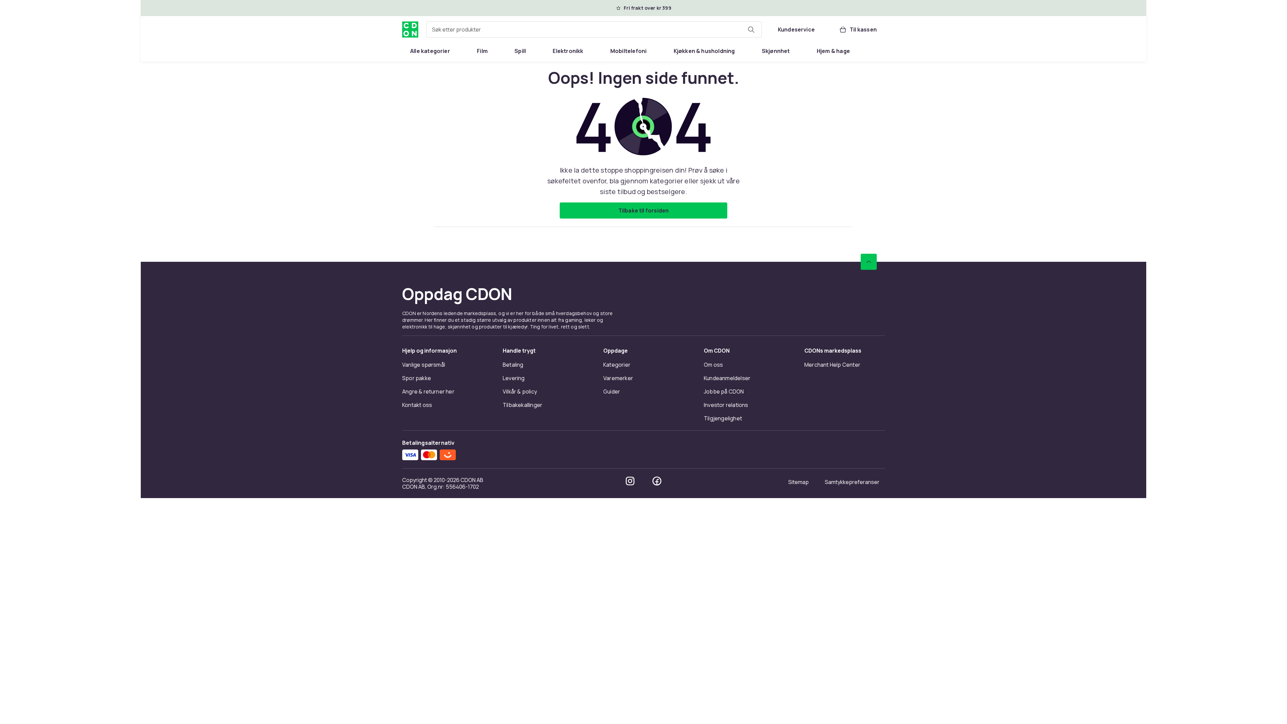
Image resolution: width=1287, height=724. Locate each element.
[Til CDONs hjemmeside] (410, 29)
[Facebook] (657, 481)
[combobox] (594, 29)
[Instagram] (630, 481)
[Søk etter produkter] (751, 29)
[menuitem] (430, 51)
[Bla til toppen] (869, 262)
